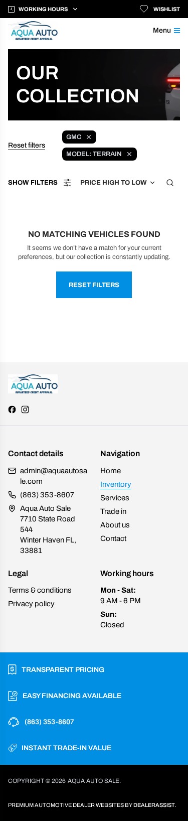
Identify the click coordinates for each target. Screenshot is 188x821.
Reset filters (26, 145)
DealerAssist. (154, 805)
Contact (113, 538)
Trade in (113, 511)
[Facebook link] (12, 409)
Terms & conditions (40, 590)
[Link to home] (39, 30)
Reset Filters (94, 285)
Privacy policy (31, 604)
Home (110, 471)
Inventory (115, 484)
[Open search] (170, 183)
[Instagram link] (25, 409)
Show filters (33, 182)
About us (115, 525)
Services (114, 498)
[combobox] (118, 182)
